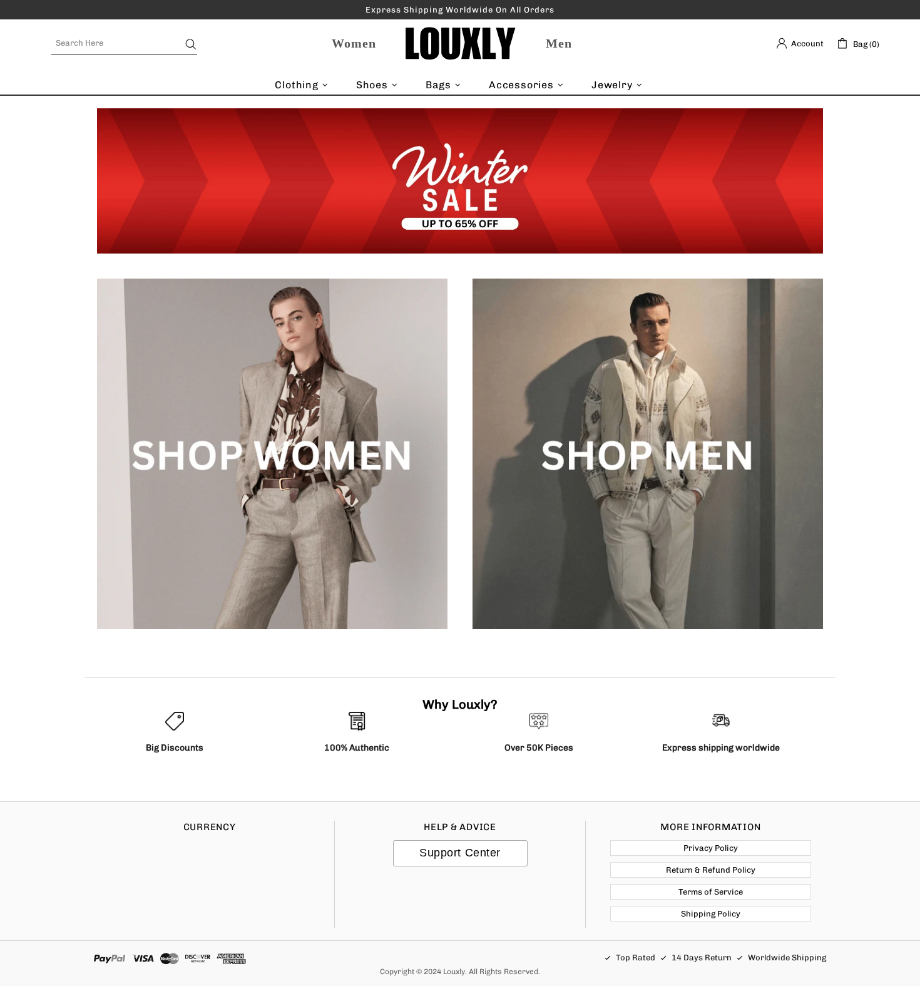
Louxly (460, 43)
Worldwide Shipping (787, 957)
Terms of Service (710, 891)
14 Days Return (702, 957)
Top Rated (635, 957)
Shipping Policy (710, 913)
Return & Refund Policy (710, 870)
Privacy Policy (710, 848)
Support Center (460, 852)
